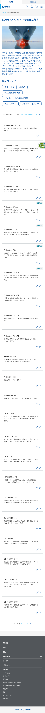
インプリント (7, 695)
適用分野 (5, 643)
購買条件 (5, 689)
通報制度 (5, 698)
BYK (3, 12)
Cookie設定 (6, 673)
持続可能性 (6, 656)
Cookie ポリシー (8, 676)
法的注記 (5, 679)
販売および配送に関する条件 (12, 682)
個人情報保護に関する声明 (11, 685)
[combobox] (40, 136)
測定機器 (33, 2)
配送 (4, 692)
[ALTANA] (27, 710)
